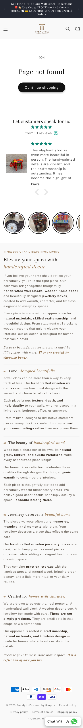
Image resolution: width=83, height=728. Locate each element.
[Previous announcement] (5, 9)
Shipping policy (67, 711)
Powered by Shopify (42, 705)
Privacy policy (19, 711)
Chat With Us (58, 721)
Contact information (43, 718)
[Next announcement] (78, 9)
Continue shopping (41, 87)
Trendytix (23, 705)
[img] (41, 127)
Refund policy (68, 705)
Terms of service (42, 711)
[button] (5, 29)
